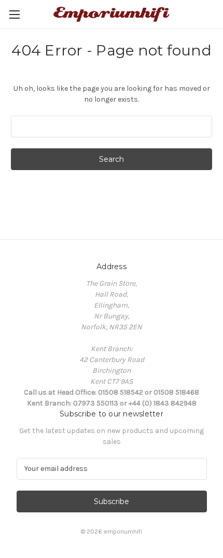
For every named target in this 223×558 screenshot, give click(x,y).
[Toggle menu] (14, 14)
